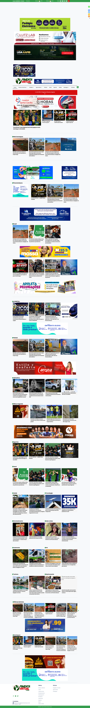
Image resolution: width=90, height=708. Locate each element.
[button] (78, 74)
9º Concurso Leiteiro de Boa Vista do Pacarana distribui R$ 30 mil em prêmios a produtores (36, 227)
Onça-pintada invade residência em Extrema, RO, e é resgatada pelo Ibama (69, 552)
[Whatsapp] (89, 7)
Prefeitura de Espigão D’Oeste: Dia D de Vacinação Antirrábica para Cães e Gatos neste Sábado (53, 552)
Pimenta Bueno (18, 170)
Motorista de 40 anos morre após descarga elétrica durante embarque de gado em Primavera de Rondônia (61, 635)
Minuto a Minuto (41, 674)
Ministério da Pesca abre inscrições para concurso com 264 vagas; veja (69, 407)
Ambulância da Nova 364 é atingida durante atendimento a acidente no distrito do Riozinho (36, 552)
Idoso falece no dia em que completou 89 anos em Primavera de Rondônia (53, 381)
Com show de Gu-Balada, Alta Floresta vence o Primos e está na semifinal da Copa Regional (69, 471)
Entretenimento (41, 680)
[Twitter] (89, 12)
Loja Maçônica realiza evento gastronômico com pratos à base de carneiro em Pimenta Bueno (52, 578)
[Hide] (89, 18)
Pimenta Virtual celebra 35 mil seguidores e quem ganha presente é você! (68, 497)
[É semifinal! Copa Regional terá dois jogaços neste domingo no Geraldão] (27, 104)
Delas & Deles (41, 690)
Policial (45, 74)
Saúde (60, 74)
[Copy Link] (89, 14)
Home (15, 74)
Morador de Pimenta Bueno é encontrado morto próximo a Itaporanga (19, 140)
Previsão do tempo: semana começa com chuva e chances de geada (38, 407)
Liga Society (38, 74)
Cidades (31, 74)
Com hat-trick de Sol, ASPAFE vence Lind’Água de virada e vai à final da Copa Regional (52, 445)
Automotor (40, 685)
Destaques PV (41, 682)
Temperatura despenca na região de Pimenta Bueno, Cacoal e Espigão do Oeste (20, 578)
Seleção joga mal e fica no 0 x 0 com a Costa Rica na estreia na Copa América (54, 407)
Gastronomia (41, 678)
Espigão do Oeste (56, 674)
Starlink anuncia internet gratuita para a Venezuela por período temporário (53, 497)
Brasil (15, 211)
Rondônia (40, 683)
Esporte (55, 74)
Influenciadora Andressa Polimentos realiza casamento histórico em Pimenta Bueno (52, 525)
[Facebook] (89, 10)
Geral (50, 74)
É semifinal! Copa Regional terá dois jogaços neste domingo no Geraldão (20, 445)
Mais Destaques (18, 124)
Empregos (66, 74)
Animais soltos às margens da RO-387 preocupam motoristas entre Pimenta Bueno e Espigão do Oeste (72, 635)
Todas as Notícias (22, 74)
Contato (73, 74)
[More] (89, 16)
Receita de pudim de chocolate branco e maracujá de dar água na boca (69, 578)
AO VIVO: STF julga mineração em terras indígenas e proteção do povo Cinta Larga (20, 262)
